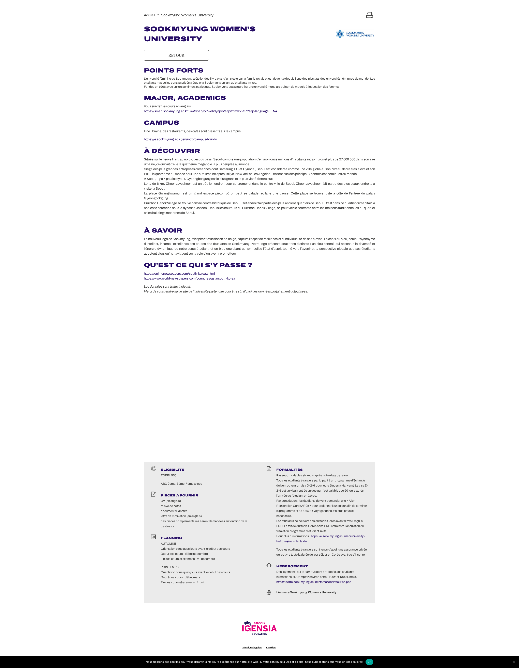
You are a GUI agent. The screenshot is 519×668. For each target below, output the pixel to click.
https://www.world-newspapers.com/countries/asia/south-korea (189, 278)
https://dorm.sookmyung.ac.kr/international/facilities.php (313, 582)
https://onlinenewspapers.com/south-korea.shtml (179, 273)
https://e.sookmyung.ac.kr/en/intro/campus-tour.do (180, 139)
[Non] (514, 662)
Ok (369, 661)
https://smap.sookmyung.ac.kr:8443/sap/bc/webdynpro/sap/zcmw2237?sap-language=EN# (210, 111)
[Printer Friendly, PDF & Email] (369, 15)
